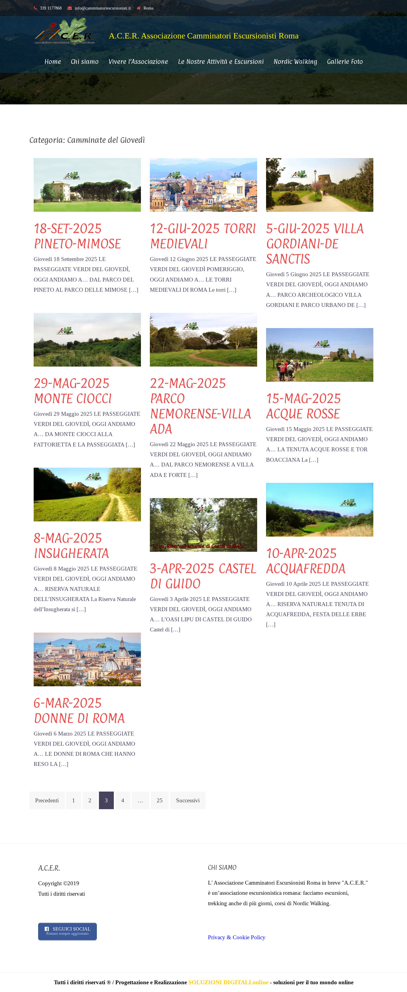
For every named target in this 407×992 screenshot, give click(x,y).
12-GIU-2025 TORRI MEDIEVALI (203, 236)
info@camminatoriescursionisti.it (103, 8)
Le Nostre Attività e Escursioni (221, 61)
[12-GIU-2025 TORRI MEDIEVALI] (203, 184)
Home (52, 61)
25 (160, 800)
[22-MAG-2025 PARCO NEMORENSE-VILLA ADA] (203, 339)
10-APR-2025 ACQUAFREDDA (305, 561)
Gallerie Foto (345, 61)
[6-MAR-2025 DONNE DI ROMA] (87, 659)
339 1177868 (51, 8)
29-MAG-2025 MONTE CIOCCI (73, 391)
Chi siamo (85, 61)
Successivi (188, 800)
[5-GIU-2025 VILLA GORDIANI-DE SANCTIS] (319, 184)
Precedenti (47, 800)
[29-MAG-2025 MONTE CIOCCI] (87, 339)
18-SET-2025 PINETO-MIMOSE (77, 236)
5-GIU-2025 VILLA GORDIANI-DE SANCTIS (314, 243)
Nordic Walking (295, 61)
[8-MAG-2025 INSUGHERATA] (87, 494)
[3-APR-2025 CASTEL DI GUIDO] (203, 524)
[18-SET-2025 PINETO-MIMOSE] (87, 184)
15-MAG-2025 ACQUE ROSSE (303, 406)
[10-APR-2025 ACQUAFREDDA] (319, 509)
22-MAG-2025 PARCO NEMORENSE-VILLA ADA (200, 406)
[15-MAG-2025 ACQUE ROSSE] (319, 354)
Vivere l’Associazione (138, 61)
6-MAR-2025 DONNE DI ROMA (79, 710)
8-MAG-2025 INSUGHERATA (71, 545)
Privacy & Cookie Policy (236, 937)
